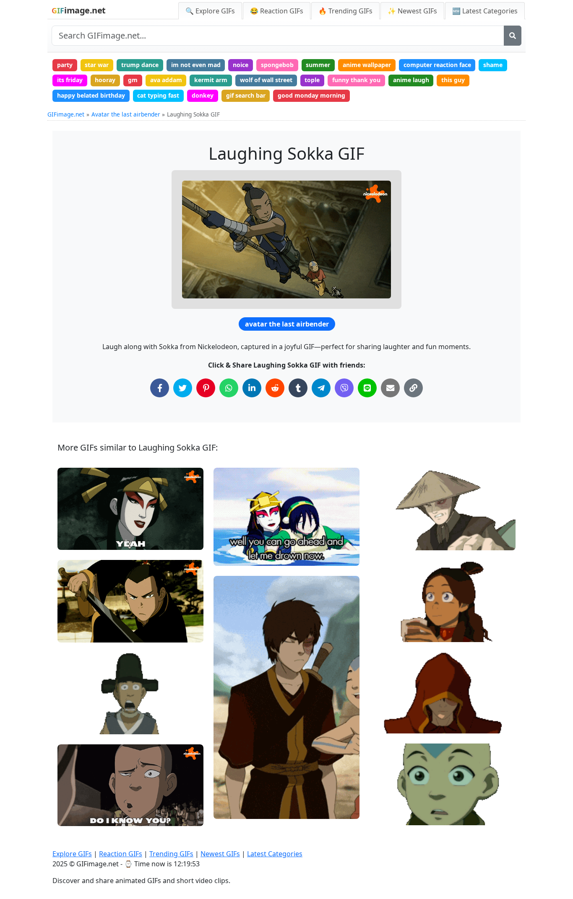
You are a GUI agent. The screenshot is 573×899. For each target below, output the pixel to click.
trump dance (140, 65)
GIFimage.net (65, 114)
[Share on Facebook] (159, 387)
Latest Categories (274, 853)
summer (318, 65)
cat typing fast (158, 95)
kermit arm (210, 80)
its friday (70, 80)
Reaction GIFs (120, 853)
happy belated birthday (91, 95)
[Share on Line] (367, 387)
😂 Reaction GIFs (276, 11)
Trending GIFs (171, 853)
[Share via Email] (390, 387)
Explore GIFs (72, 853)
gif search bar (246, 95)
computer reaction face (437, 65)
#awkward (235, 556)
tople (312, 80)
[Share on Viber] (344, 387)
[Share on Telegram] (321, 387)
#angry (386, 540)
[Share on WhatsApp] (228, 387)
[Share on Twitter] (182, 387)
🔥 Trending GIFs (345, 11)
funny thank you (356, 80)
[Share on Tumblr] (298, 387)
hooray (105, 80)
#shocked (390, 815)
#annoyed (390, 526)
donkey (203, 95)
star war (97, 65)
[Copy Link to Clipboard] (413, 387)
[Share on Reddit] (275, 387)
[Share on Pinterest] (205, 387)
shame (493, 65)
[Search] (512, 36)
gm (133, 80)
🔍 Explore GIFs (210, 11)
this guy (453, 80)
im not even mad (196, 65)
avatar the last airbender (287, 324)
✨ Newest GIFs (412, 11)
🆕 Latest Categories (485, 11)
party (65, 65)
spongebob (277, 65)
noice (240, 65)
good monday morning (311, 95)
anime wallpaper (367, 65)
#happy (387, 632)
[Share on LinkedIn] (251, 387)
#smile (386, 618)
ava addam (166, 80)
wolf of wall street (266, 80)
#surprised (80, 724)
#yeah (73, 540)
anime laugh (411, 80)
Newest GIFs (220, 853)
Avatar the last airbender (125, 114)
